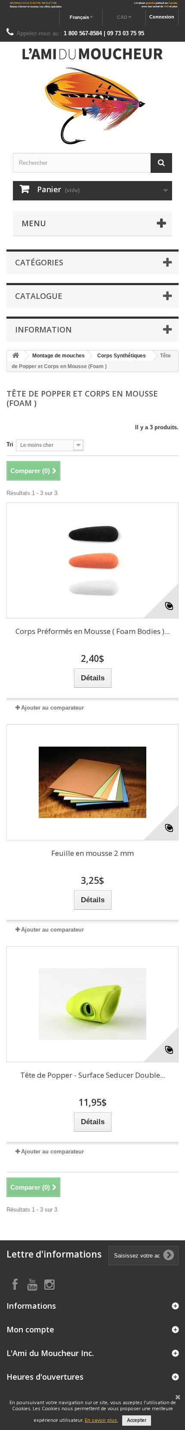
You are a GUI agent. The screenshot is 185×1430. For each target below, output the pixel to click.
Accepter (136, 1420)
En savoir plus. (101, 1420)
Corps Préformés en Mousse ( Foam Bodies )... (92, 631)
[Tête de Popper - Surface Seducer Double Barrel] (92, 1004)
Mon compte (30, 1329)
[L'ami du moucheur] (92, 96)
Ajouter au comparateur (52, 707)
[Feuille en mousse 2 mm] (92, 782)
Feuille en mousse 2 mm (92, 853)
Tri (9, 444)
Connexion (161, 16)
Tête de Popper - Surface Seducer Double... (92, 1075)
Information (43, 329)
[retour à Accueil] (15, 356)
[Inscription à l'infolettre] (92, 4)
